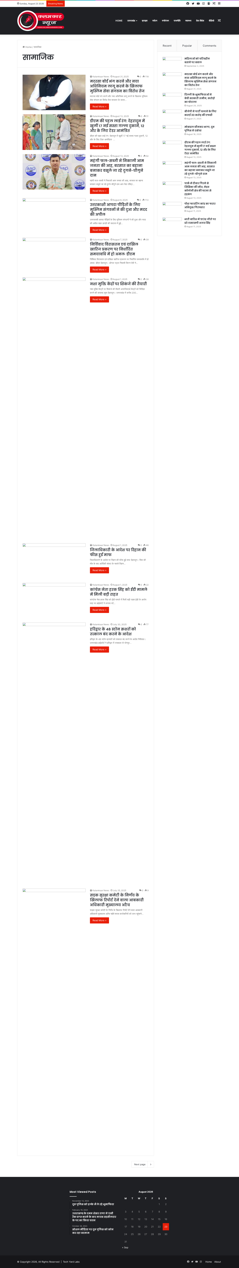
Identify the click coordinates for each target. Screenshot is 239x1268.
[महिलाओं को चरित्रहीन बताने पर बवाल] (172, 63)
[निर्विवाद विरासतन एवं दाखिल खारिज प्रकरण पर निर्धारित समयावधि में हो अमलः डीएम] (54, 255)
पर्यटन (154, 20)
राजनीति (177, 20)
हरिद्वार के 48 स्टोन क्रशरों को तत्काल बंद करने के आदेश (113, 632)
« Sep (125, 1247)
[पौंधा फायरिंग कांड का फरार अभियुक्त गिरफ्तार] (172, 208)
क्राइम (144, 20)
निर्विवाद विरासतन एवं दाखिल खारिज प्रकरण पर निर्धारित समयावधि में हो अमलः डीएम (114, 249)
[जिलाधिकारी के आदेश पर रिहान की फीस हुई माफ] (54, 561)
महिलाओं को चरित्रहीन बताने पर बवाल (197, 60)
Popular (187, 45)
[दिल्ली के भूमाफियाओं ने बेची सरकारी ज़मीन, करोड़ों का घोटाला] (172, 99)
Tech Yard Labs (71, 1261)
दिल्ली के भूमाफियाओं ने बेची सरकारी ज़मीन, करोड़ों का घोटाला (199, 98)
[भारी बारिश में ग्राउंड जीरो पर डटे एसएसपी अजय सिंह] (172, 224)
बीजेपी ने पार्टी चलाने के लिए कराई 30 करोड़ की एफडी (200, 113)
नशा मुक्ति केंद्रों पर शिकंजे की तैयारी (118, 284)
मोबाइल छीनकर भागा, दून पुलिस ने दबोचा (199, 128)
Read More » (99, 106)
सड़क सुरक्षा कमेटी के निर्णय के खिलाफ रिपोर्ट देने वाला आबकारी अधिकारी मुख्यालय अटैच (117, 900)
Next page (140, 1164)
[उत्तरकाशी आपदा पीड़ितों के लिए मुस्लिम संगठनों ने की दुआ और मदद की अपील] (54, 216)
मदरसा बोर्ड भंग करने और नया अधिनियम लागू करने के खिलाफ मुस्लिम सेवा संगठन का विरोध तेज (117, 86)
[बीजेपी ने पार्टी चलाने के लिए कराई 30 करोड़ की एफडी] (172, 116)
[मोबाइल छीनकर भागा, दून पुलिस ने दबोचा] (172, 131)
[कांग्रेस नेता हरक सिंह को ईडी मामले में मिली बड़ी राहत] (54, 600)
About (217, 1261)
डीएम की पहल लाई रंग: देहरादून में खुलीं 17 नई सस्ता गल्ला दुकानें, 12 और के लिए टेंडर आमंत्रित (117, 126)
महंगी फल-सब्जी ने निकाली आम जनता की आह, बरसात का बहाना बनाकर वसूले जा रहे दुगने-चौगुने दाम (117, 168)
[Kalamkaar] (40, 20)
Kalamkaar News (101, 76)
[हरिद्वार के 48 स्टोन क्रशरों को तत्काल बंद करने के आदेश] (54, 753)
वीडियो (211, 20)
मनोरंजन (165, 20)
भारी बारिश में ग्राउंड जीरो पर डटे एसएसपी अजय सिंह (200, 221)
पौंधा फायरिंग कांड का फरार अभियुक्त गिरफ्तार (200, 205)
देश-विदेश (200, 20)
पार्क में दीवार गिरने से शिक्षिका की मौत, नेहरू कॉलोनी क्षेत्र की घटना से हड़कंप (197, 189)
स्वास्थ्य (188, 20)
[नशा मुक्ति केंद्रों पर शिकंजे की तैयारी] (54, 408)
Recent (167, 45)
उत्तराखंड (131, 20)
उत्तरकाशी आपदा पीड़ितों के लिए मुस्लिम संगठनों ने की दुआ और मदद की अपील (118, 209)
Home (118, 20)
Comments (209, 45)
